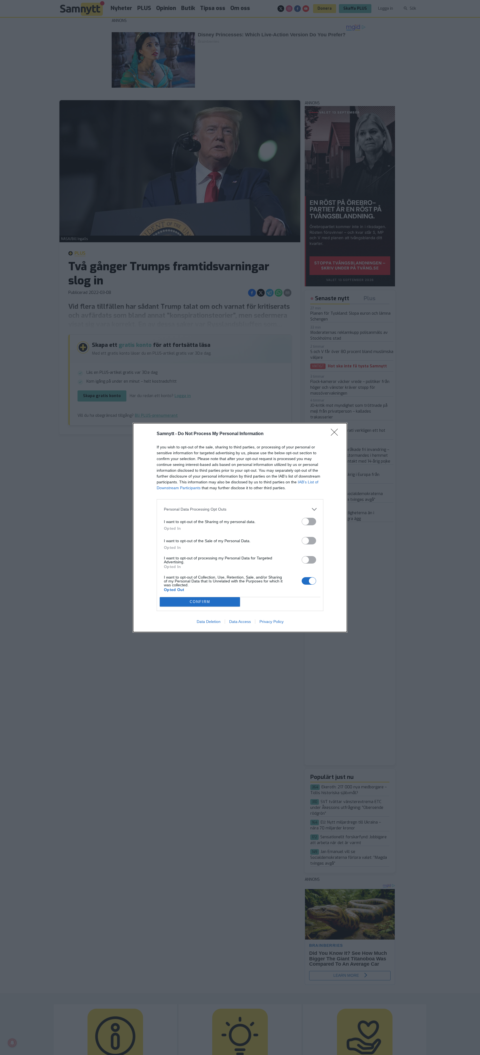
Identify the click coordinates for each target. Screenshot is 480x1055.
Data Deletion (209, 621)
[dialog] (240, 527)
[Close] (336, 434)
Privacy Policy (271, 621)
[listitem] (240, 509)
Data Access (240, 621)
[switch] (309, 521)
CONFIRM (200, 602)
